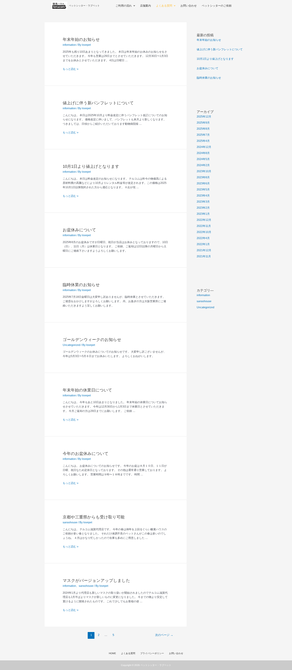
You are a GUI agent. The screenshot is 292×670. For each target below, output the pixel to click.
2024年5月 (203, 159)
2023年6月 (203, 183)
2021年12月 (204, 250)
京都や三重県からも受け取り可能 (94, 517)
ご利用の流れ (124, 5)
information (69, 44)
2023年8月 (203, 177)
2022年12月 (204, 219)
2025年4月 (203, 140)
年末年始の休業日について (87, 390)
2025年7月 (203, 134)
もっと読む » (70, 69)
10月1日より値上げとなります (91, 166)
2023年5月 (203, 189)
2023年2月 (203, 207)
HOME (112, 653)
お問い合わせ (188, 5)
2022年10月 (204, 232)
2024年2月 (203, 165)
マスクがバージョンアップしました (96, 580)
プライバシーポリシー (152, 653)
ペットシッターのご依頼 (217, 5)
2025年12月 (204, 116)
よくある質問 (164, 5)
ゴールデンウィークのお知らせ (92, 339)
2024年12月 (204, 147)
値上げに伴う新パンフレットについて (98, 103)
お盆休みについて (79, 230)
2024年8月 (203, 153)
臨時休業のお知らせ (81, 284)
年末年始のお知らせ (81, 39)
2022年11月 (204, 226)
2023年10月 (204, 171)
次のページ (164, 635)
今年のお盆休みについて (85, 453)
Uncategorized (71, 345)
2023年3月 (203, 201)
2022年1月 (203, 244)
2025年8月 (203, 128)
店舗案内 (145, 5)
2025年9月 (203, 122)
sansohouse (70, 522)
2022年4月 (203, 238)
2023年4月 (203, 195)
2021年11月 (204, 256)
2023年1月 (203, 213)
